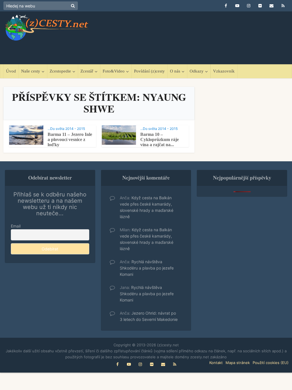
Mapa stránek (238, 362)
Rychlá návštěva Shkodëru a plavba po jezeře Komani (147, 268)
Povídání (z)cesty (149, 71)
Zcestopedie (60, 71)
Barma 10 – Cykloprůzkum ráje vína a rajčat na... (159, 139)
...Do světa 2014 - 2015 (66, 128)
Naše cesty (30, 71)
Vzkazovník (224, 71)
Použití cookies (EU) (271, 362)
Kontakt (216, 362)
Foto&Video (114, 71)
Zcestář (86, 71)
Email (16, 226)
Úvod (11, 71)
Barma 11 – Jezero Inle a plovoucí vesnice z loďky (70, 139)
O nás (175, 71)
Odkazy (197, 71)
